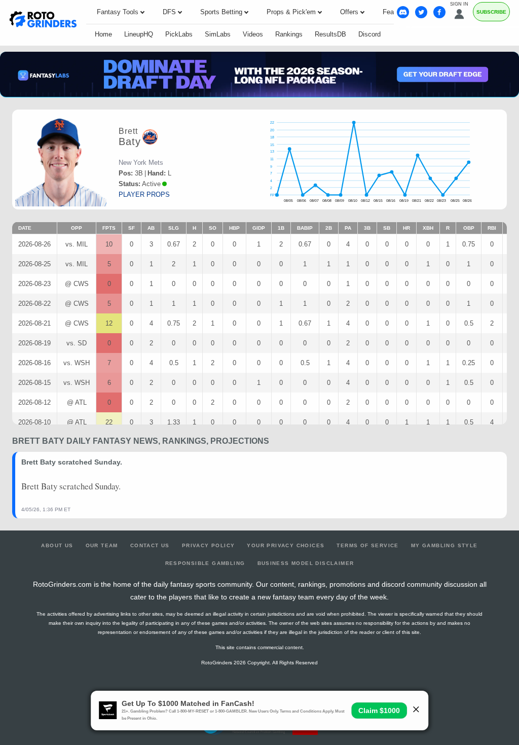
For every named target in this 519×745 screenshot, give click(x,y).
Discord (369, 34)
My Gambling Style (444, 545)
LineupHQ (138, 34)
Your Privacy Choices (285, 545)
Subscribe (491, 12)
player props (144, 194)
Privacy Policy (208, 545)
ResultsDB (330, 34)
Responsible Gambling (205, 563)
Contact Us (150, 545)
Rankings (289, 34)
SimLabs (218, 34)
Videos (253, 34)
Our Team (102, 545)
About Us (57, 545)
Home (103, 34)
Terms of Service (367, 545)
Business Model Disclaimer (305, 563)
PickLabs (179, 34)
